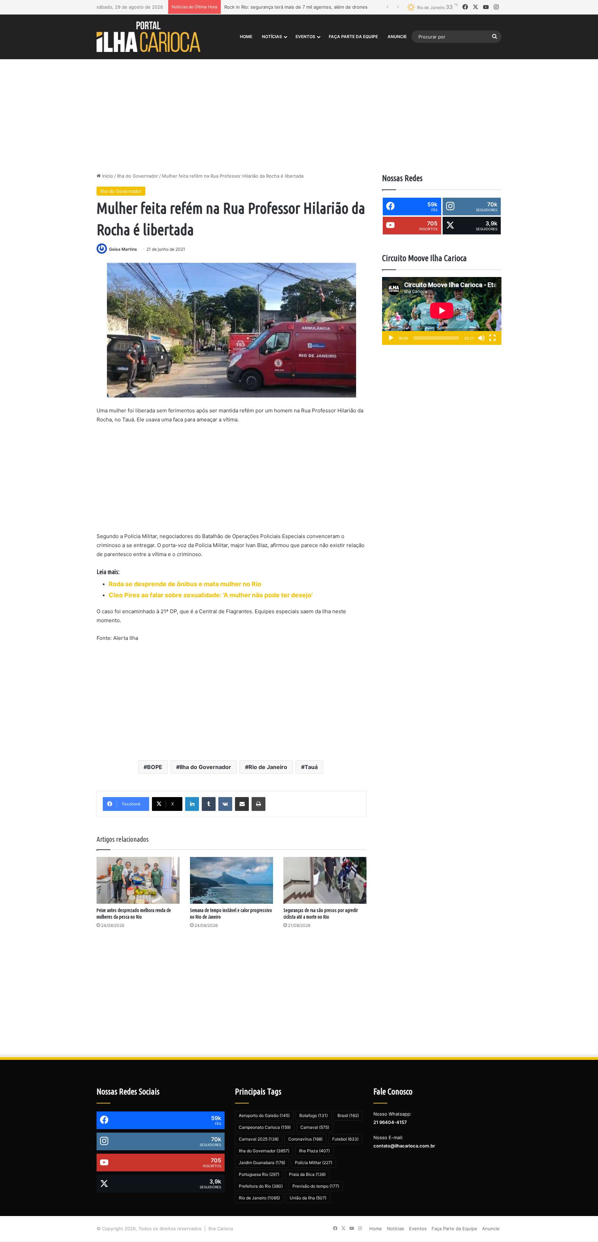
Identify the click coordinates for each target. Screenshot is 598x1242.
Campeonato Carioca (265, 1127)
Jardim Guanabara (262, 1162)
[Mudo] (481, 337)
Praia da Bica (307, 1174)
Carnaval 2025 (259, 1139)
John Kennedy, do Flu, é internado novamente (274, 7)
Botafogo (313, 1115)
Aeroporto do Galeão (264, 1115)
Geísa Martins (123, 249)
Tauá (311, 766)
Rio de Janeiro (267, 766)
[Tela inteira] (492, 337)
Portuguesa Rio (259, 1174)
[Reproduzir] (391, 337)
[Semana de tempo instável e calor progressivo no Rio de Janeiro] (231, 880)
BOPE (154, 766)
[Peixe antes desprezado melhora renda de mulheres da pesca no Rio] (138, 880)
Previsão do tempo (315, 1186)
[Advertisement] (299, 113)
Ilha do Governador (137, 176)
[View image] (231, 330)
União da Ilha (308, 1197)
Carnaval (314, 1127)
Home (246, 36)
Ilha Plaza (314, 1150)
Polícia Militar (313, 1162)
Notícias (272, 36)
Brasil (348, 1115)
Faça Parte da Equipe (353, 36)
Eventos (305, 36)
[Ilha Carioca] (148, 36)
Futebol (345, 1139)
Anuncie (397, 36)
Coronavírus (305, 1139)
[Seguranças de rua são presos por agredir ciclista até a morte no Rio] (324, 880)
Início (107, 176)
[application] (441, 311)
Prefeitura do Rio (261, 1186)
